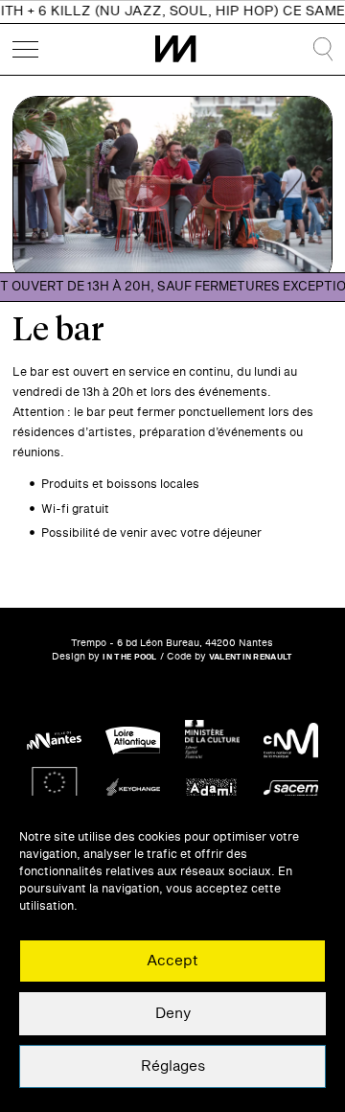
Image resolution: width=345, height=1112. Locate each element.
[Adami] (212, 789)
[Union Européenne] (54, 789)
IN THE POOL (129, 657)
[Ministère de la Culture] (212, 740)
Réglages (173, 1066)
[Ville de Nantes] (54, 740)
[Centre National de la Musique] (291, 740)
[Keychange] (132, 789)
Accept (172, 961)
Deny (173, 1014)
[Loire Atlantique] (132, 740)
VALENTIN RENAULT (251, 657)
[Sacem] (291, 789)
